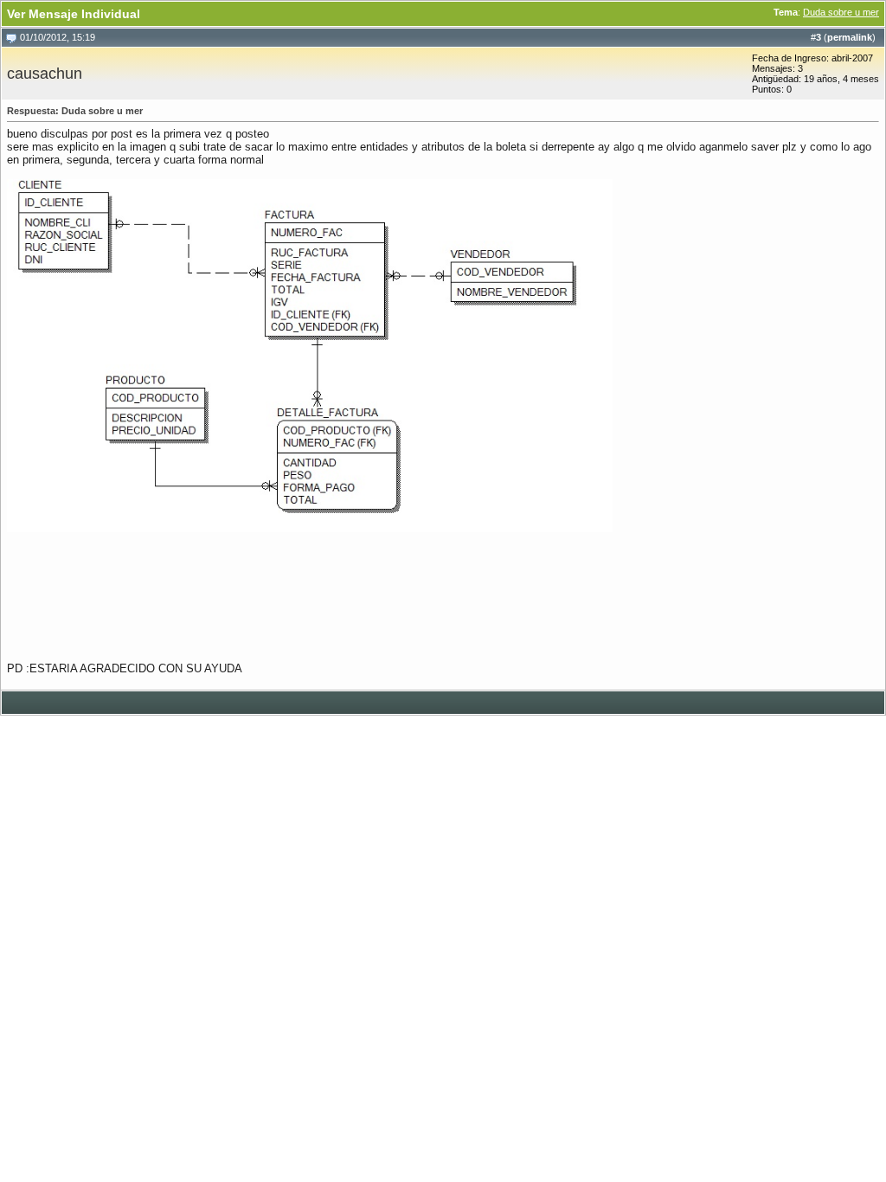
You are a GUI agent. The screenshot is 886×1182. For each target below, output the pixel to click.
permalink (849, 37)
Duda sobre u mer (841, 12)
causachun (44, 73)
